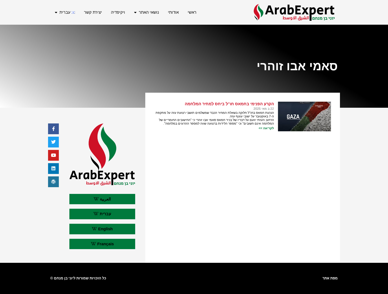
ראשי (192, 12)
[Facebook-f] (53, 128)
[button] (102, 199)
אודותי (173, 12)
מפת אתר (330, 278)
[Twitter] (53, 142)
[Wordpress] (53, 181)
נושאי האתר (149, 12)
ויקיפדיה (118, 12)
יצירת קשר (93, 12)
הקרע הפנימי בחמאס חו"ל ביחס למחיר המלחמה (229, 104)
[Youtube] (53, 155)
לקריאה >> (266, 128)
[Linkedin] (53, 168)
